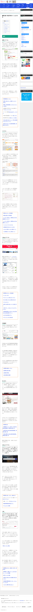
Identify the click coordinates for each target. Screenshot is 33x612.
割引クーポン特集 (6, 545)
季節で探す (23, 5)
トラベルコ (14, 256)
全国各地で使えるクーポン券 (8, 227)
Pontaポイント (23, 37)
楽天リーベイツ (23, 29)
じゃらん (6, 25)
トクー (22, 44)
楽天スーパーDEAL (13, 117)
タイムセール (5, 302)
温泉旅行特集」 (7, 372)
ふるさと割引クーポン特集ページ (9, 229)
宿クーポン (15, 115)
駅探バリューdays (23, 46)
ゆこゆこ (6, 29)
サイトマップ (18, 606)
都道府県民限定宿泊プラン (8, 503)
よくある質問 (29, 606)
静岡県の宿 (5, 424)
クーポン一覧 (5, 295)
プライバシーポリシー (11, 606)
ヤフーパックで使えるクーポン (9, 297)
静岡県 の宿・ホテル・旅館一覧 (9, 495)
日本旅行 (6, 28)
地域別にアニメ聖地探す (18, 5)
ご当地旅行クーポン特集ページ (9, 231)
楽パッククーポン (8, 109)
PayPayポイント (23, 39)
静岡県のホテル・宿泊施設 (8, 293)
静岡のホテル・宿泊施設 (8, 213)
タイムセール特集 (6, 505)
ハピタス (22, 28)
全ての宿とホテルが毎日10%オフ (9, 299)
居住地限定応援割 (7, 375)
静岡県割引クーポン (7, 98)
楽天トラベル (6, 24)
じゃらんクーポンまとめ (8, 224)
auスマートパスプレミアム (25, 43)
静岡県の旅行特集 (7, 370)
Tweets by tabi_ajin (23, 87)
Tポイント (22, 36)
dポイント (22, 38)
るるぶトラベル (7, 31)
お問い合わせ (31, 5)
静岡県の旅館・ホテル (8, 368)
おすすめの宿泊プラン (7, 315)
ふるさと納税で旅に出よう (8, 584)
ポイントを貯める (8, 5)
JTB (5, 32)
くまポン (22, 45)
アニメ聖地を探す (14, 5)
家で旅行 (28, 6)
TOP (4, 595)
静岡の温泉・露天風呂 (7, 215)
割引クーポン (4, 5)
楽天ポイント (23, 35)
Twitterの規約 (22, 600)
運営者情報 (23, 606)
